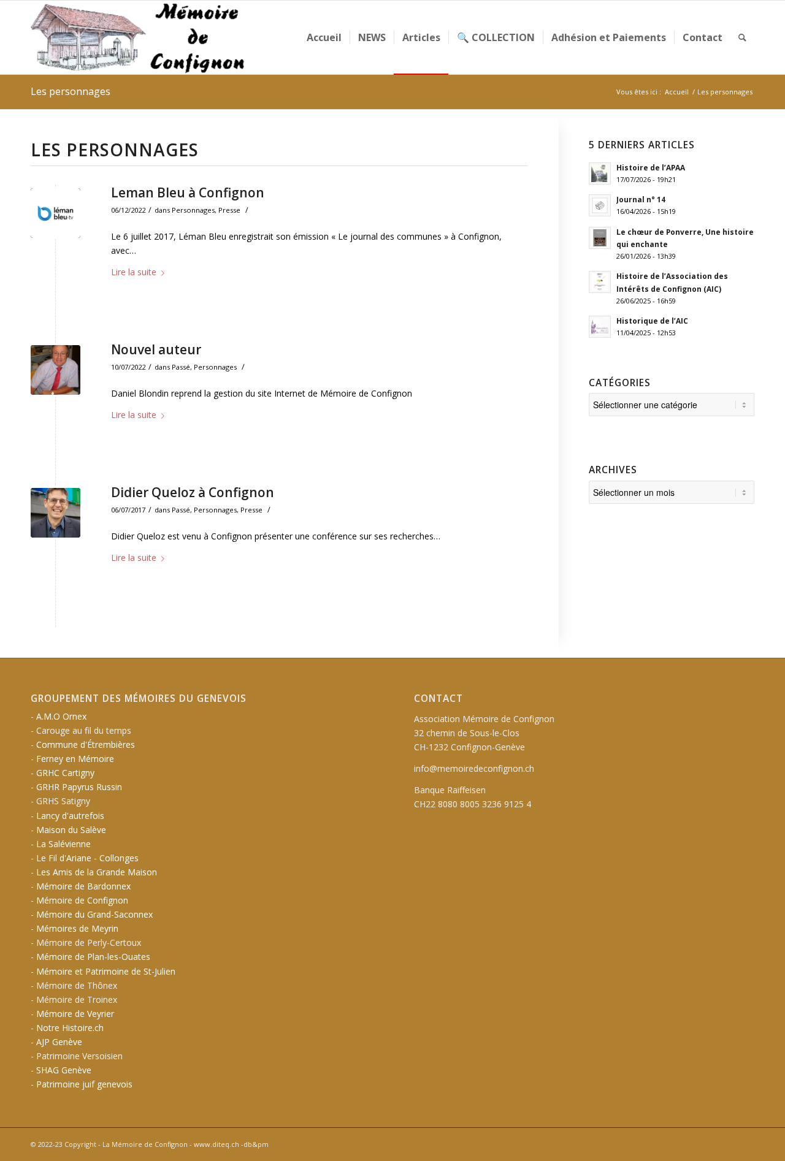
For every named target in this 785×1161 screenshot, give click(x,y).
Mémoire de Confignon (82, 900)
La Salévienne (63, 844)
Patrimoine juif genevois (84, 1084)
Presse (229, 210)
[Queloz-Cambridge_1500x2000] (55, 513)
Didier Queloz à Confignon (192, 492)
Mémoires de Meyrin (77, 928)
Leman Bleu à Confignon (187, 192)
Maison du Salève (71, 830)
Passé (181, 366)
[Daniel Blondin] (55, 370)
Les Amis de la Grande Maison (96, 872)
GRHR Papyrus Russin (79, 787)
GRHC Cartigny (65, 772)
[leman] (55, 213)
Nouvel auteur (156, 349)
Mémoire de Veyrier (75, 1013)
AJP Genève (59, 1042)
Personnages (193, 210)
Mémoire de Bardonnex (83, 886)
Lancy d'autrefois (70, 815)
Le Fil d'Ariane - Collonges (87, 858)
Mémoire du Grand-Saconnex (94, 914)
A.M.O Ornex (61, 716)
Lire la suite (133, 272)
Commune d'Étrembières (85, 744)
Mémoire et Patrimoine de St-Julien (105, 971)
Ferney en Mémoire (75, 758)
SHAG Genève (63, 1070)
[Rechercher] (742, 37)
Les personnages (70, 91)
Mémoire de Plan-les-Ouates (93, 956)
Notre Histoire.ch (70, 1027)
